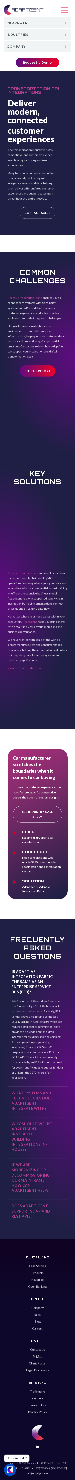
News (37, 1314)
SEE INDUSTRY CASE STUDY (37, 814)
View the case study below (24, 668)
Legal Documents (37, 1370)
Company (37, 1308)
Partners (37, 1398)
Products (37, 1273)
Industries (37, 1279)
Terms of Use (37, 1405)
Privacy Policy (37, 1412)
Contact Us (37, 1349)
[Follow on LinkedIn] (37, 1446)
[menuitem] (37, 22)
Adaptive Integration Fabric (25, 297)
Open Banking (37, 1286)
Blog (37, 1321)
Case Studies (37, 1266)
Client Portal (37, 1363)
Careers (37, 1328)
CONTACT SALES (37, 213)
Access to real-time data (23, 573)
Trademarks (37, 1391)
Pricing (37, 1356)
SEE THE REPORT (38, 371)
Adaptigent (30, 621)
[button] (64, 10)
